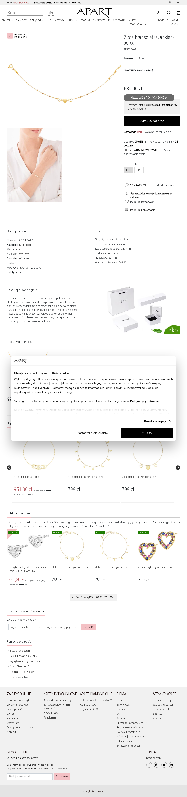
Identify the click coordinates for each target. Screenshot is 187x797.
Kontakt (11, 732)
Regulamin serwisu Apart (131, 727)
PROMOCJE (162, 20)
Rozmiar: (129, 58)
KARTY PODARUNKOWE (137, 22)
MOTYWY (59, 20)
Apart (18, 249)
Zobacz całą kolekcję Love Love (93, 597)
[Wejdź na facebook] (149, 765)
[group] (39, 467)
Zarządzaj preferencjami (93, 432)
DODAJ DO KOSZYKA (152, 120)
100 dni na (141, 150)
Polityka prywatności (128, 732)
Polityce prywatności (144, 401)
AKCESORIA (119, 20)
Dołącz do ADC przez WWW (96, 700)
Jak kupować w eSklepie (23, 655)
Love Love (23, 253)
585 (139, 170)
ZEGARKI (85, 20)
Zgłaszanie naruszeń (129, 745)
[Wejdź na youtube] (164, 765)
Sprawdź (88, 627)
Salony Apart (124, 704)
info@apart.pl (153, 757)
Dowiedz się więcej (136, 108)
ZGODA (147, 432)
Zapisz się (62, 776)
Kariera (121, 718)
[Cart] (178, 13)
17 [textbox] (138, 58)
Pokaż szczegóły (155, 421)
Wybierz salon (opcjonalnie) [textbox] (59, 627)
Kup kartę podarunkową (57, 700)
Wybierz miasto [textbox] (20, 627)
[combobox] (141, 58)
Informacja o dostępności (131, 736)
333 (128, 170)
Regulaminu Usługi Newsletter (53, 768)
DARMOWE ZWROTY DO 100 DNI (50, 2)
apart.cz (157, 713)
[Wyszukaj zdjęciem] (51, 13)
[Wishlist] (169, 12)
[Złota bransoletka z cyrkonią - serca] (93, 451)
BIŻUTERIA (7, 20)
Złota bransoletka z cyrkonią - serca (86, 476)
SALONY (175, 2)
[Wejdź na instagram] (156, 765)
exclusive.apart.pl (163, 704)
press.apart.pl (161, 709)
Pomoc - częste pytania (20, 700)
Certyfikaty (13, 722)
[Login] (159, 12)
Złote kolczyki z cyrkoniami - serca (155, 567)
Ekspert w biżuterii (19, 650)
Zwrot (10, 713)
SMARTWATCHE (101, 20)
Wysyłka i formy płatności (24, 661)
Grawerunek (138, 70)
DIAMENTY (21, 20)
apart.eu (157, 718)
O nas (120, 700)
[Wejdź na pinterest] (171, 765)
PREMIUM (72, 20)
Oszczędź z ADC (149, 97)
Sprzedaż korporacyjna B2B (133, 722)
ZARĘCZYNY (36, 20)
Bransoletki (25, 244)
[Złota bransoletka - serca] (39, 451)
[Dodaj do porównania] (125, 209)
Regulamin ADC (89, 709)
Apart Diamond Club (21, 666)
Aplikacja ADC (88, 704)
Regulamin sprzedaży (22, 671)
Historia (121, 709)
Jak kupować (14, 709)
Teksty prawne (125, 741)
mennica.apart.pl (162, 700)
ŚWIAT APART (175, 22)
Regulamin (13, 718)
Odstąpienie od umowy (20, 727)
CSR (119, 713)
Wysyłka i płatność (17, 704)
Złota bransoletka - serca (26, 476)
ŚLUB (48, 20)
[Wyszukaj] (9, 12)
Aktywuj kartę (51, 713)
